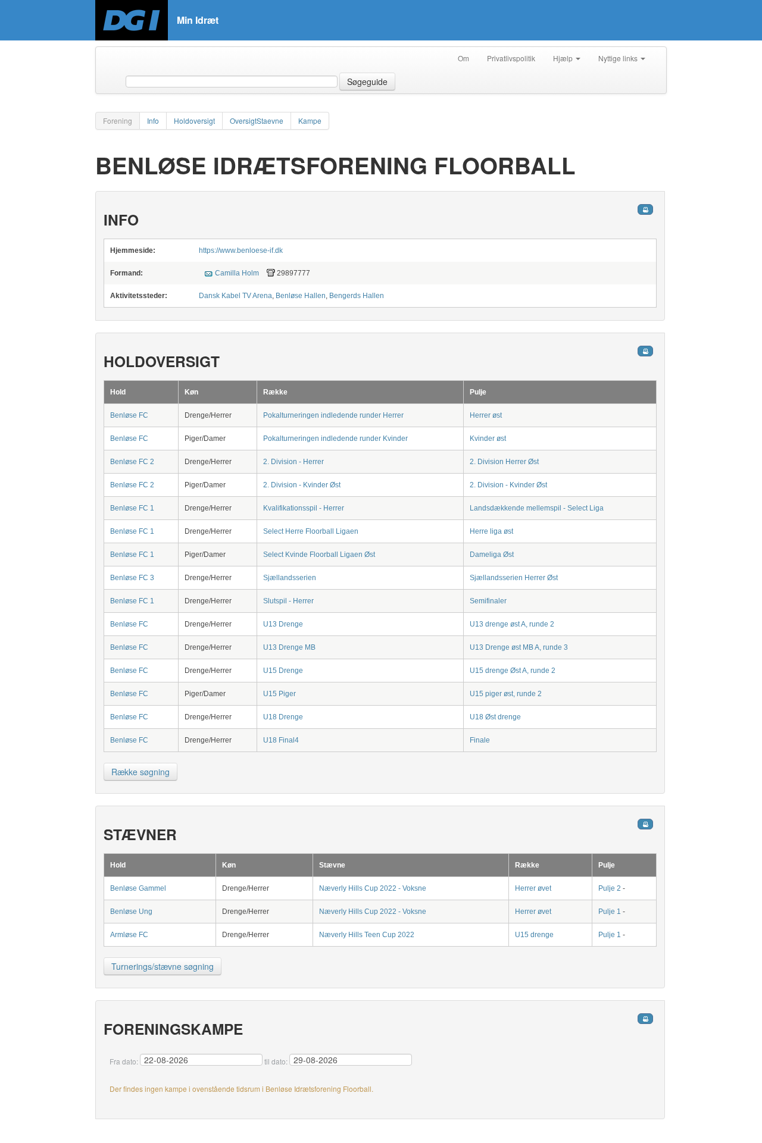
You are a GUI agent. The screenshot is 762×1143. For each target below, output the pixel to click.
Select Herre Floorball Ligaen (310, 531)
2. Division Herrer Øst (504, 462)
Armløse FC (129, 935)
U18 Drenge (283, 717)
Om (463, 58)
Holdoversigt (194, 120)
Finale (480, 740)
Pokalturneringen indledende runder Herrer (333, 415)
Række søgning (140, 772)
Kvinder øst (488, 438)
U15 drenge (534, 935)
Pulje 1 (609, 911)
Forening (117, 120)
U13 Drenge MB (289, 647)
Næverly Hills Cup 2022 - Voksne (372, 888)
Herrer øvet (533, 888)
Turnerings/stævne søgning (162, 966)
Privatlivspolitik (511, 58)
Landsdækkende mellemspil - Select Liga (537, 508)
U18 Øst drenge (495, 717)
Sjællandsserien (289, 578)
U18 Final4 (281, 740)
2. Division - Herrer (293, 462)
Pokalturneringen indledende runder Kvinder (335, 438)
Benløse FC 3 (132, 578)
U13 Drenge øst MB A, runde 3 (519, 647)
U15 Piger (279, 694)
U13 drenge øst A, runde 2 (512, 624)
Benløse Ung (131, 911)
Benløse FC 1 (132, 508)
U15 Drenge (283, 670)
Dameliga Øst (492, 554)
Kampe (309, 120)
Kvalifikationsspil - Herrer (303, 508)
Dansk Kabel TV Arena (235, 296)
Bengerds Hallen (356, 296)
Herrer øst (486, 415)
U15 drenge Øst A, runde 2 (512, 670)
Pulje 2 (609, 888)
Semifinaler (488, 601)
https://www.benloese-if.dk (241, 250)
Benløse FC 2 (132, 462)
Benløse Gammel (138, 888)
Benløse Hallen (301, 296)
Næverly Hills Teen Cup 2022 (366, 935)
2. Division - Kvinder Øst (302, 485)
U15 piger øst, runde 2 (506, 694)
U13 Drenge (283, 624)
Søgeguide (367, 81)
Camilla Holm (237, 273)
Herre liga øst (491, 531)
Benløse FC (129, 415)
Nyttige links (618, 58)
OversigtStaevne (256, 120)
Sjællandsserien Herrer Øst (514, 578)
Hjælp (563, 58)
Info (153, 120)
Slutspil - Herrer (288, 601)
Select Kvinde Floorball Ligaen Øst (319, 554)
